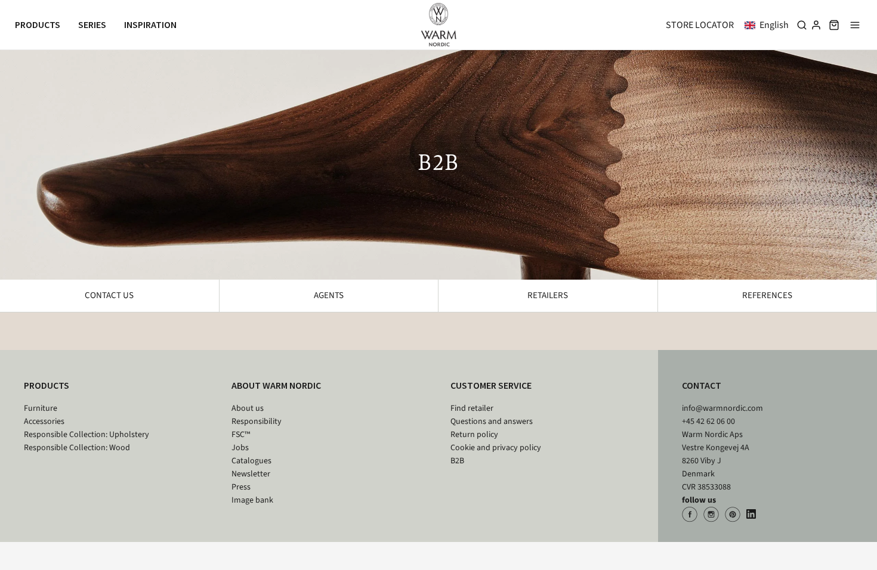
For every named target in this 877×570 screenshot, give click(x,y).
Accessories (44, 422)
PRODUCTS (46, 385)
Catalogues (251, 461)
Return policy (474, 435)
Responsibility (256, 422)
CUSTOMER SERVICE (491, 385)
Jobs (240, 448)
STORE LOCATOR (700, 25)
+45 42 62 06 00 (708, 422)
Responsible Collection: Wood (77, 448)
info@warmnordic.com (722, 408)
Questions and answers (491, 422)
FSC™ (240, 435)
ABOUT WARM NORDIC (276, 385)
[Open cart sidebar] (834, 24)
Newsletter (250, 474)
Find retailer (471, 408)
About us (247, 408)
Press (241, 487)
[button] (769, 25)
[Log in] (816, 25)
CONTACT (701, 385)
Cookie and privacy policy (495, 448)
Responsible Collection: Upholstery (86, 435)
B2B (457, 461)
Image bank (252, 500)
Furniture (40, 408)
